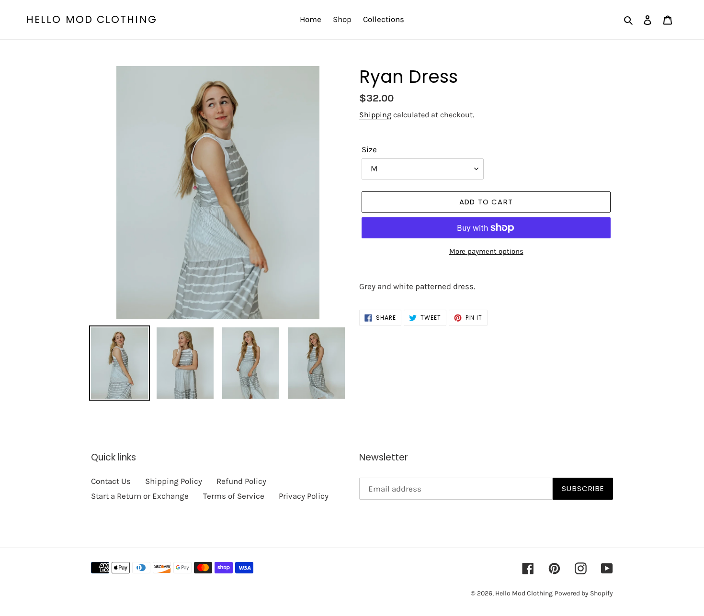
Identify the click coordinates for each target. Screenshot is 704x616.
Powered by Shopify (584, 593)
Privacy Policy (304, 496)
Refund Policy (241, 481)
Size (369, 149)
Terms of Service (233, 496)
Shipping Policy (173, 481)
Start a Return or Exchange (140, 496)
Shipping (375, 114)
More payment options (486, 251)
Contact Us (111, 481)
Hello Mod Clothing (91, 19)
